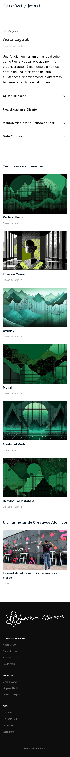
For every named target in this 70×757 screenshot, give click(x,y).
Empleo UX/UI (10, 657)
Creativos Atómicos (22, 5)
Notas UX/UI (9, 644)
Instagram (9, 731)
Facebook (8, 725)
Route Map (9, 663)
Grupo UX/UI (10, 681)
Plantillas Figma (11, 694)
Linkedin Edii (10, 718)
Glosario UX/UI (11, 651)
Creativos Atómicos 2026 (35, 748)
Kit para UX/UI (10, 688)
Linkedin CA (9, 712)
